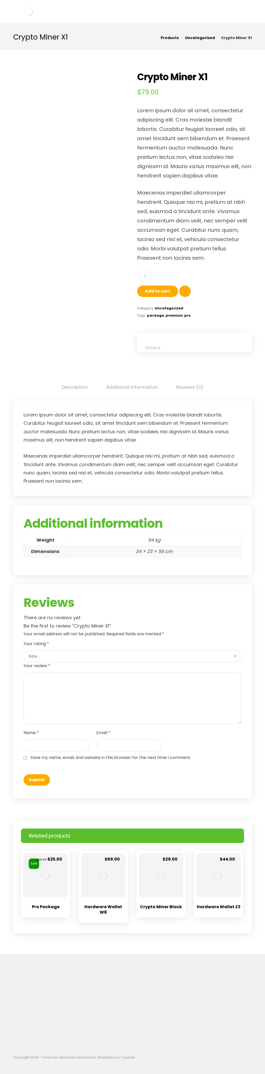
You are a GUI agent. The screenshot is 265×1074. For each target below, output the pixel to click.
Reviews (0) (189, 387)
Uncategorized (169, 308)
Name (31, 733)
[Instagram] (136, 1018)
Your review (37, 666)
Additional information (132, 387)
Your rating (36, 644)
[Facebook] (128, 1018)
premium (174, 315)
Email (103, 733)
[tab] (74, 387)
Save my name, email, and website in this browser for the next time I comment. (111, 757)
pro (187, 315)
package (155, 315)
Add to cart (157, 291)
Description (75, 387)
